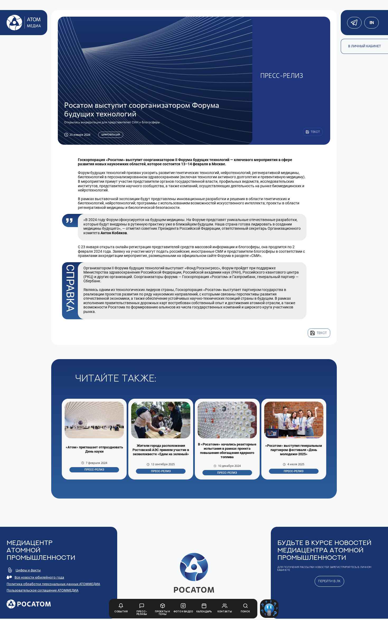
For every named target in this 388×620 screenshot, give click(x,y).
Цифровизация (110, 134)
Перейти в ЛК (329, 581)
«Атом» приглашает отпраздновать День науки (94, 449)
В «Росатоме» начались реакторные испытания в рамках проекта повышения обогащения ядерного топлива (227, 450)
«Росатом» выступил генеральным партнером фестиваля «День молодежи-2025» (293, 450)
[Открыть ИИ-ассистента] (269, 608)
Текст (322, 333)
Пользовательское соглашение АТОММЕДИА (42, 590)
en (372, 22)
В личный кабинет (364, 46)
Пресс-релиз (94, 469)
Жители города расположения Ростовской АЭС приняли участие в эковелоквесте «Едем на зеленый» (161, 450)
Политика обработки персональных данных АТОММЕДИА (53, 584)
